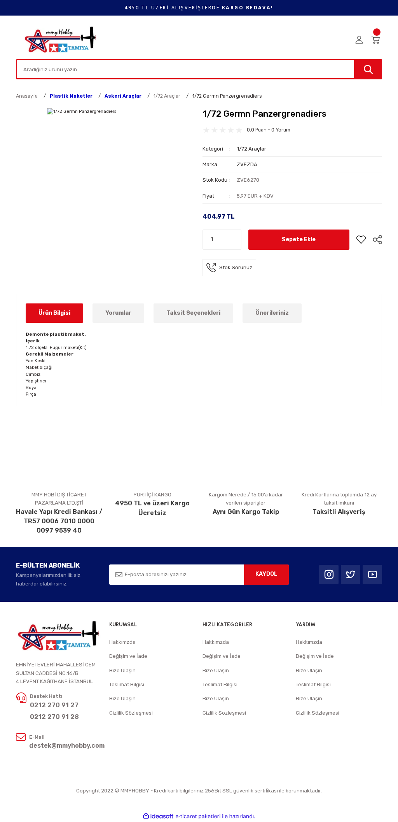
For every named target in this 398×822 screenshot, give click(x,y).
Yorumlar (118, 313)
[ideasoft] (158, 816)
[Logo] (61, 39)
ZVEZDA (247, 164)
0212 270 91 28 (54, 716)
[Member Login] (359, 40)
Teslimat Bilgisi (126, 684)
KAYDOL (266, 574)
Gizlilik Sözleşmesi (131, 713)
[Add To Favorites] (361, 239)
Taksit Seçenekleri (193, 313)
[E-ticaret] (198, 816)
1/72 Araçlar (251, 149)
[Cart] (376, 40)
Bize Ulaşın (122, 670)
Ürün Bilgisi (54, 313)
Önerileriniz (272, 313)
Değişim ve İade (128, 656)
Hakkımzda (122, 642)
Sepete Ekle (299, 239)
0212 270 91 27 (54, 705)
